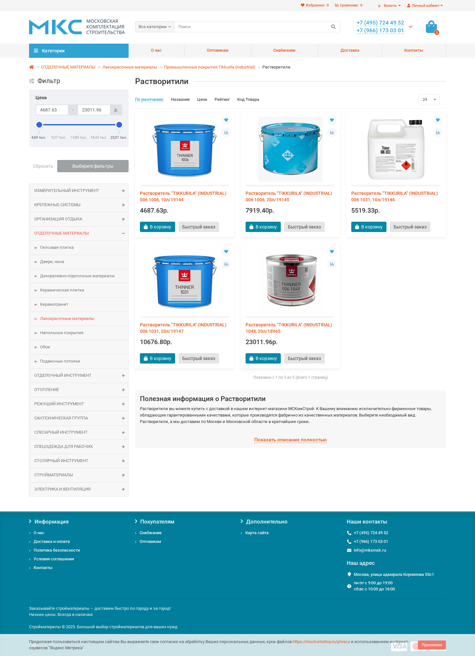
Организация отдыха (58, 219)
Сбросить (43, 166)
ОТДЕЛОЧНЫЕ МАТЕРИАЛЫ (68, 67)
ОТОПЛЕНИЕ (46, 389)
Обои (45, 346)
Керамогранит (54, 304)
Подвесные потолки (60, 361)
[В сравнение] (226, 132)
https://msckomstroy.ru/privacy (321, 641)
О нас (156, 50)
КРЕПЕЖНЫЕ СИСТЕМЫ (57, 204)
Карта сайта (257, 532)
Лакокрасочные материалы (129, 67)
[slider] (39, 125)
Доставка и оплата (52, 541)
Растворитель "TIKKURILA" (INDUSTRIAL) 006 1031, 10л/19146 (394, 196)
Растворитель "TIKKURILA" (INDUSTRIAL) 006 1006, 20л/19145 (289, 196)
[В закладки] (226, 120)
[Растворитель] (184, 149)
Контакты (413, 50)
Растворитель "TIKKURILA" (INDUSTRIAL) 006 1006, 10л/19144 (183, 196)
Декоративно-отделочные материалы (77, 275)
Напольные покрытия (61, 332)
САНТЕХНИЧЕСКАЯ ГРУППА (61, 418)
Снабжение (284, 50)
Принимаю (432, 645)
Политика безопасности (57, 550)
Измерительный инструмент (66, 190)
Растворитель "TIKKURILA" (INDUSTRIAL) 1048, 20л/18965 (289, 328)
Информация (52, 521)
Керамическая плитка (62, 290)
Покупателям (157, 521)
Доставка (350, 50)
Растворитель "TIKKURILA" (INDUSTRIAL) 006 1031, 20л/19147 (183, 328)
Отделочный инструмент (62, 375)
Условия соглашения (54, 558)
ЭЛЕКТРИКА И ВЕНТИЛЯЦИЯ (62, 489)
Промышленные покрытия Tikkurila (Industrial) (209, 67)
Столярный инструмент (61, 460)
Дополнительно (267, 521)
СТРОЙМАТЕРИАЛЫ (53, 474)
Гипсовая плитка (57, 247)
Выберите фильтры (92, 166)
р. (387, 6)
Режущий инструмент (59, 403)
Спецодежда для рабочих (63, 446)
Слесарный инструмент (61, 432)
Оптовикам (217, 50)
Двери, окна (52, 261)
